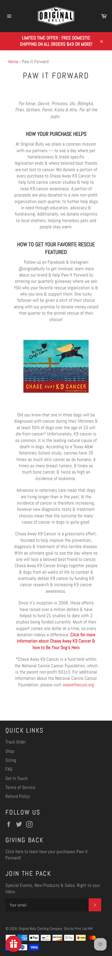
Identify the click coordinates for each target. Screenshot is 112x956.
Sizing (10, 760)
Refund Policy (17, 796)
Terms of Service (20, 787)
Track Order (15, 742)
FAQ (8, 769)
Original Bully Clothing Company (40, 928)
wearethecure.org (78, 685)
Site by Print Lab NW (78, 928)
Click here (14, 851)
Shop (9, 751)
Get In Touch (16, 778)
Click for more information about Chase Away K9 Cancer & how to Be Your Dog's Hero (56, 641)
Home (13, 61)
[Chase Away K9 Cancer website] (56, 391)
